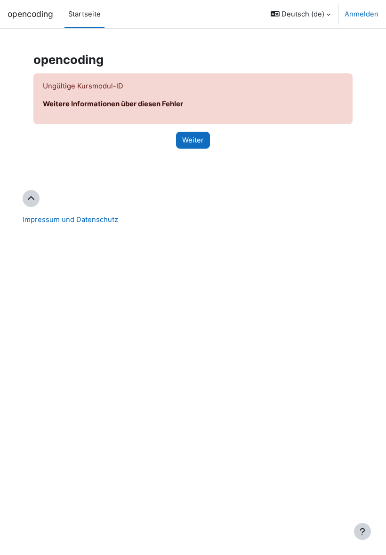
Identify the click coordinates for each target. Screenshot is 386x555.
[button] (301, 14)
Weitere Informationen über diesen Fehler (113, 104)
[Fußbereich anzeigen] (362, 531)
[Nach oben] (31, 198)
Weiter (193, 140)
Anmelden (361, 14)
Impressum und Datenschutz (70, 219)
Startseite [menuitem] (84, 14)
